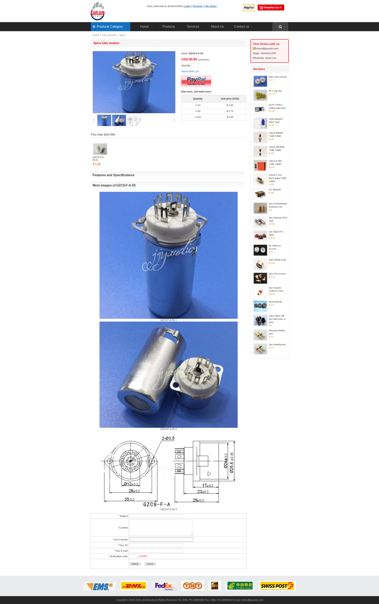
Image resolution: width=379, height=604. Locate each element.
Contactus (241, 26)
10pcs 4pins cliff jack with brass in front (277, 319)
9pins (122, 35)
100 (199, 117)
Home (144, 26)
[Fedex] (164, 589)
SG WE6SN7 (275, 189)
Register (198, 6)
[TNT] (192, 589)
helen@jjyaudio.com (267, 48)
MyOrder (211, 6)
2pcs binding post (277, 344)
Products (168, 26)
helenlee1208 (268, 53)
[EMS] (100, 589)
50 (199, 111)
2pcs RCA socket (277, 274)
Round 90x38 (275, 302)
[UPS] (214, 589)
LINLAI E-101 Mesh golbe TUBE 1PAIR (277, 178)
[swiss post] (277, 589)
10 (199, 105)
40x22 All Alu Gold (277, 260)
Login (187, 6)
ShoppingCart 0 (272, 7)
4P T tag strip (275, 91)
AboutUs (217, 26)
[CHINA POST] (240, 589)
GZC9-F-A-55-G (98, 158)
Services (193, 26)
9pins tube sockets (278, 77)
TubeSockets (109, 35)
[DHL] (133, 589)
